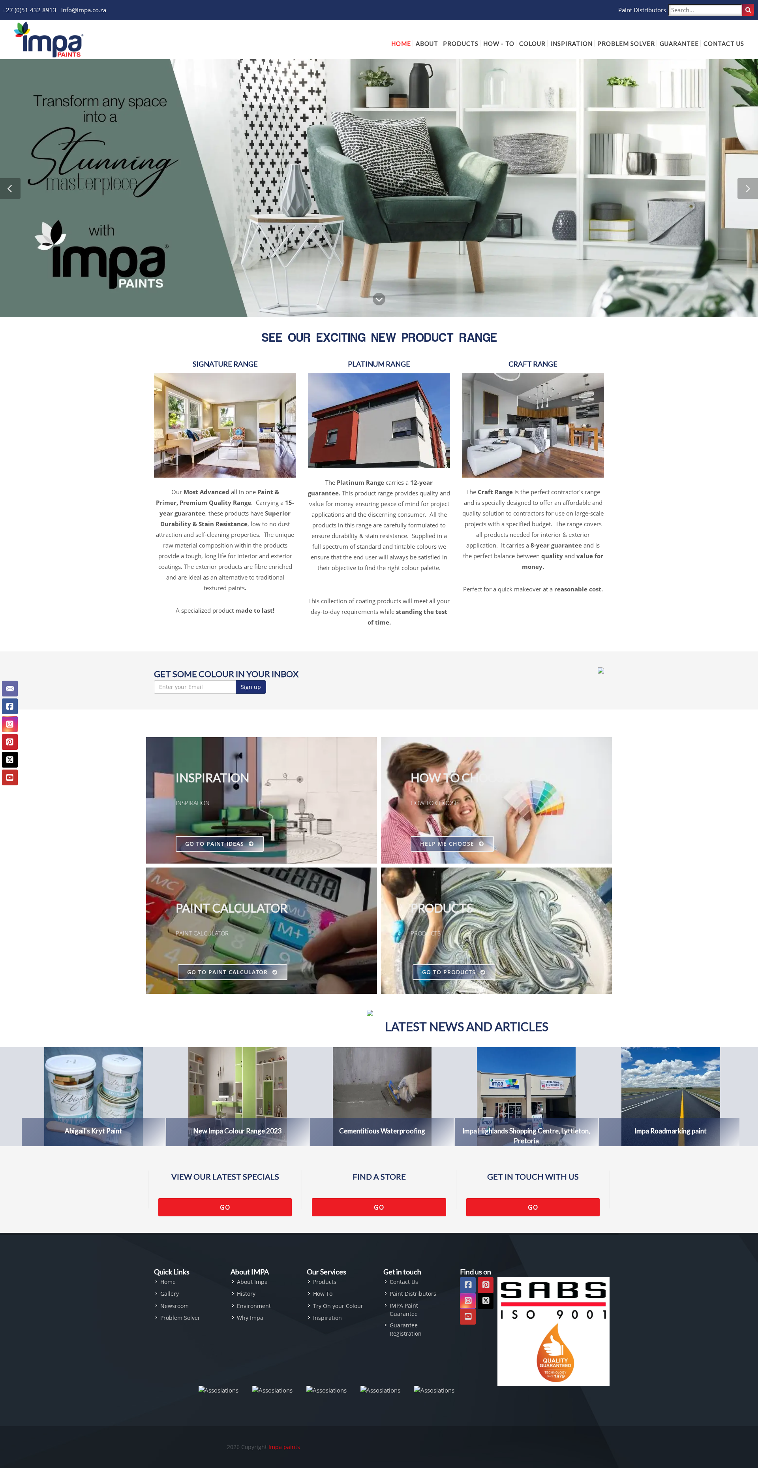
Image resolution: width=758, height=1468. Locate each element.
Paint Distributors (642, 10)
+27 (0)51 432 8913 (29, 10)
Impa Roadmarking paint (670, 1131)
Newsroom (174, 1306)
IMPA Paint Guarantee (404, 1309)
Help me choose (448, 843)
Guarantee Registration (406, 1329)
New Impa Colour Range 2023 (237, 1131)
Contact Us (404, 1281)
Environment (254, 1306)
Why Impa (250, 1317)
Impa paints (284, 1447)
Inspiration (327, 1317)
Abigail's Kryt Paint (93, 1131)
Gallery (169, 1293)
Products (324, 1281)
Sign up (251, 687)
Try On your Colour (338, 1306)
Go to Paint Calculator (228, 972)
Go (225, 1207)
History (246, 1293)
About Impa (252, 1281)
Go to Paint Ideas (215, 843)
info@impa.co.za (83, 10)
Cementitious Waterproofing (382, 1131)
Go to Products (450, 972)
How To (322, 1293)
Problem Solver (180, 1317)
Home (168, 1281)
